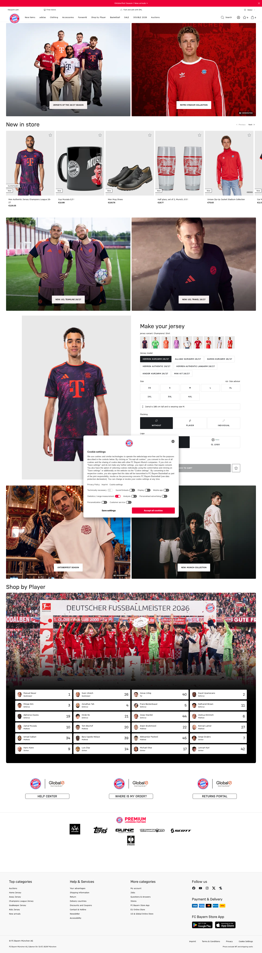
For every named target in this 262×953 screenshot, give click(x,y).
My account (136, 888)
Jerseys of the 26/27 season (68, 105)
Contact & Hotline (78, 910)
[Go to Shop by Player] (131, 641)
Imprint (192, 941)
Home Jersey (15, 893)
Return (73, 897)
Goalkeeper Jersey (17, 905)
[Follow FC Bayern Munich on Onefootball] (220, 888)
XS (149, 388)
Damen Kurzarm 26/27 (219, 359)
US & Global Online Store (142, 914)
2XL (149, 397)
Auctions (13, 888)
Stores (133, 901)
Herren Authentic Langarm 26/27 (195, 366)
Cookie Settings (246, 941)
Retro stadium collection (194, 105)
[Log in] (238, 17)
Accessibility (75, 918)
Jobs (133, 893)
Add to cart (185, 468)
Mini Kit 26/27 (182, 374)
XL (230, 388)
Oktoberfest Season (68, 567)
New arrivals (14, 914)
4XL (190, 397)
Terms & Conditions (211, 941)
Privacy (229, 941)
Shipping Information (79, 893)
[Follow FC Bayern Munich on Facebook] (194, 888)
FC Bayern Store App (140, 905)
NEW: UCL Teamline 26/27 (68, 299)
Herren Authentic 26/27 (156, 366)
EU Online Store (138, 910)
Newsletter (75, 914)
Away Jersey (15, 897)
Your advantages (77, 888)
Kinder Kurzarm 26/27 (155, 374)
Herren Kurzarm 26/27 (156, 359)
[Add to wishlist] (50, 135)
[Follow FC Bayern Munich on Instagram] (207, 888)
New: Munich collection (194, 567)
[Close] (259, 3)
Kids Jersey (14, 910)
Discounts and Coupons (81, 905)
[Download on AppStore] (225, 924)
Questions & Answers (141, 897)
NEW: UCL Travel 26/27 (193, 299)
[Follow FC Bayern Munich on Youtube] (200, 888)
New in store (23, 125)
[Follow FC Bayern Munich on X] (214, 888)
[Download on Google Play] (202, 924)
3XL (170, 397)
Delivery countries (78, 901)
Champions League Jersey (21, 901)
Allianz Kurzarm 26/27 (188, 359)
